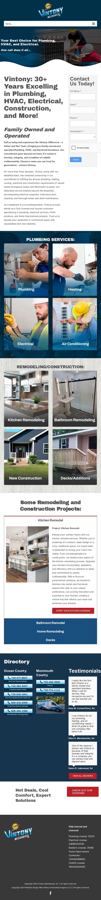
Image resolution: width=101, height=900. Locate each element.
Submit (76, 159)
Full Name (75, 91)
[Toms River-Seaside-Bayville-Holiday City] (18, 693)
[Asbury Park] (50, 689)
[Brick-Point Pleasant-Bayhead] (18, 676)
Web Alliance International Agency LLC (55, 887)
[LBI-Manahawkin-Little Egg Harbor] (18, 710)
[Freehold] (50, 681)
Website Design (31, 887)
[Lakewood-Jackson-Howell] (18, 685)
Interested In (77, 131)
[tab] (50, 520)
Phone (74, 118)
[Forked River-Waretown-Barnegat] (18, 701)
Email (73, 104)
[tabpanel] (50, 571)
